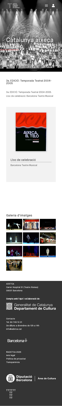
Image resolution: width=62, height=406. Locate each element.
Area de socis (54, 6)
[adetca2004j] (48, 238)
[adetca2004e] (14, 225)
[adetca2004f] (31, 238)
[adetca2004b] (48, 252)
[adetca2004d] (14, 252)
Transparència (13, 362)
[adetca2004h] (48, 225)
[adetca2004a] (31, 225)
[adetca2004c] (31, 252)
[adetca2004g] (14, 238)
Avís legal (10, 355)
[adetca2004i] (14, 265)
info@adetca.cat (14, 329)
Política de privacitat (16, 359)
